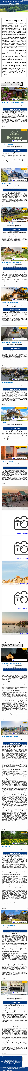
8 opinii (17, 431)
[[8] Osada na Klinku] (14, 374)
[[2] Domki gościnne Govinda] (14, 728)
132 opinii (20, 232)
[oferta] (13, 99)
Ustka (25, 722)
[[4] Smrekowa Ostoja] (14, 214)
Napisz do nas (17, 1068)
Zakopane (24, 169)
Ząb (25, 368)
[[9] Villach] (14, 414)
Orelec (25, 911)
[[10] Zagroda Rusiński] (14, 453)
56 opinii (21, 746)
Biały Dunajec (23, 328)
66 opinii (20, 392)
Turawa (25, 981)
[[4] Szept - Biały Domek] (14, 917)
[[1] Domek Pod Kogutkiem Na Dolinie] (14, 94)
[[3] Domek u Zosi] (14, 175)
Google (3, 1057)
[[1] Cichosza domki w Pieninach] (14, 655)
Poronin (24, 208)
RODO (14, 1063)
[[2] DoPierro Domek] (14, 136)
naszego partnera (5, 122)
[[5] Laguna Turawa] (14, 988)
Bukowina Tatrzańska (21, 88)
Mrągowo (24, 832)
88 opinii (24, 272)
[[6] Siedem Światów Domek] (14, 294)
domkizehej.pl (25, 0)
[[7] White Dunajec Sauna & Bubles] (14, 334)
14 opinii (20, 153)
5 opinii (18, 856)
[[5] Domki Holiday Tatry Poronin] (14, 254)
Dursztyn (24, 130)
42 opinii (25, 112)
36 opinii (20, 471)
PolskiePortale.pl (9, 1070)
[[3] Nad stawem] (14, 838)
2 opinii (21, 312)
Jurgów (25, 288)
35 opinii (25, 351)
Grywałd (24, 649)
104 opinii (19, 193)
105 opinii (24, 673)
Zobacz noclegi (15, 109)
